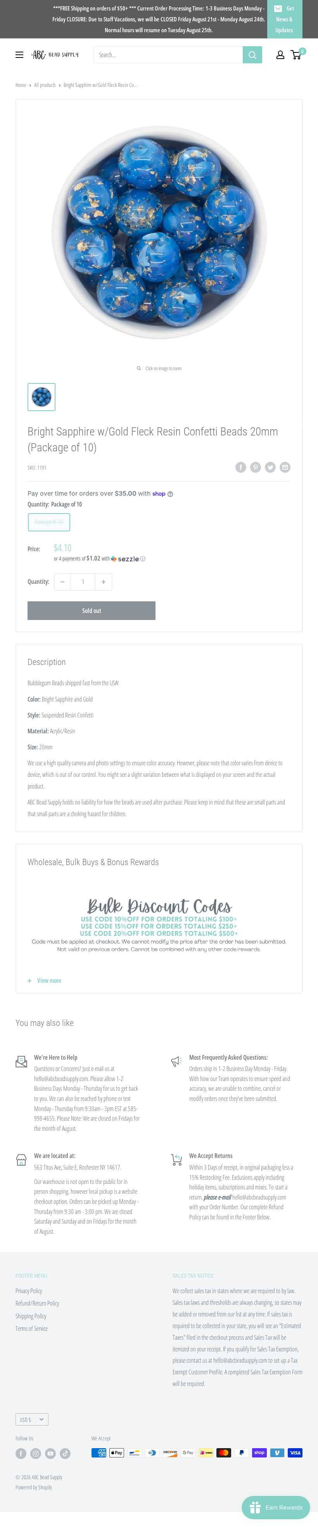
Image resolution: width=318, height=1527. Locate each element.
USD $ (25, 1419)
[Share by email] (285, 467)
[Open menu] (19, 55)
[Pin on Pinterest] (255, 467)
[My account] (280, 54)
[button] (172, 558)
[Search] (252, 54)
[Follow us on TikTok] (65, 1453)
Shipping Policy (31, 1316)
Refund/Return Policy (37, 1303)
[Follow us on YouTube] (50, 1453)
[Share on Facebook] (240, 467)
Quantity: (38, 581)
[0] (296, 54)
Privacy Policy (29, 1291)
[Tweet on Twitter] (270, 467)
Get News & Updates (284, 19)
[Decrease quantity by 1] (62, 582)
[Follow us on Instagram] (35, 1453)
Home (21, 85)
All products (45, 85)
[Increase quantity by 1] (103, 582)
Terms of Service (32, 1328)
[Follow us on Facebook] (21, 1453)
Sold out (91, 610)
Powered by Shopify (34, 1487)
